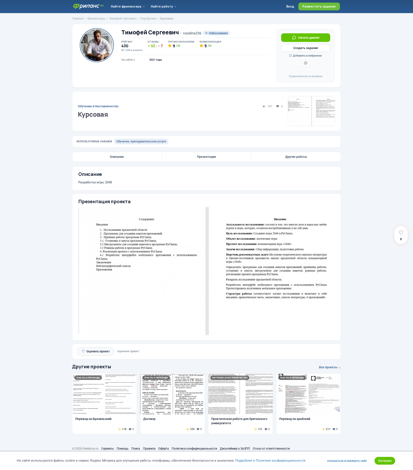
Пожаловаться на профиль (306, 76)
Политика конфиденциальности (194, 448)
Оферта (163, 448)
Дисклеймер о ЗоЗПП (235, 448)
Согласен (384, 460)
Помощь (123, 448)
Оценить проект (96, 351)
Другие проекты (91, 366)
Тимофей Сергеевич (150, 32)
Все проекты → (330, 367)
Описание (117, 156)
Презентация (206, 156)
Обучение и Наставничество (98, 106)
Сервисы (107, 448)
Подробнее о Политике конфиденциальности (270, 460)
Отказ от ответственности (271, 448)
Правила (149, 448)
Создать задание (305, 48)
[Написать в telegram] (305, 63)
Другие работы (296, 156)
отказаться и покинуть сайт (347, 460)
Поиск (135, 448)
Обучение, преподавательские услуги (141, 141)
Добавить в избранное (307, 55)
